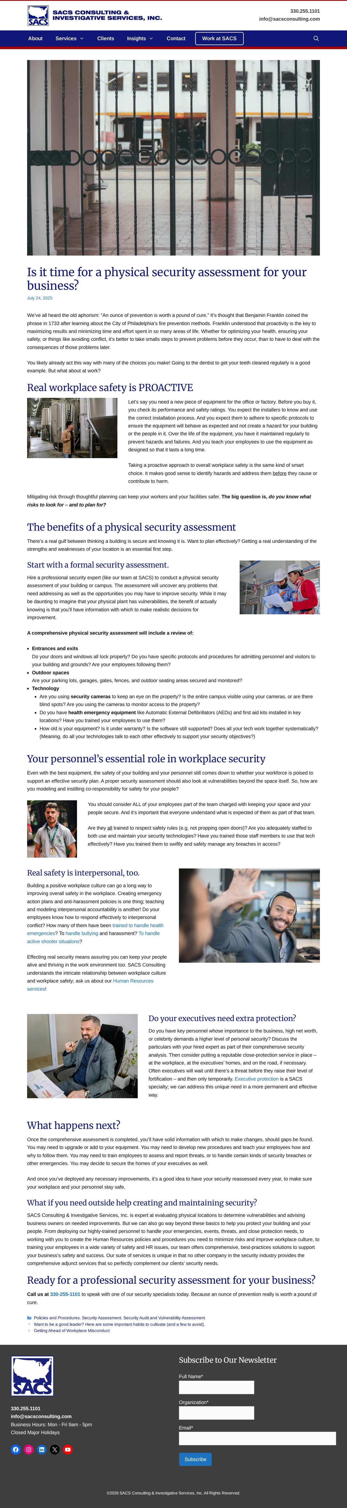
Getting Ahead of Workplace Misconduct (72, 1330)
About (35, 38)
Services (66, 38)
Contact (176, 38)
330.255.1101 (25, 1408)
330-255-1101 (65, 1294)
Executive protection (257, 1079)
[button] (316, 38)
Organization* (193, 1402)
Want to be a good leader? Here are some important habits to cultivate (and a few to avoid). (119, 1324)
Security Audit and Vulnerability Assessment (164, 1317)
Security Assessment (101, 1317)
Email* (186, 1428)
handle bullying (82, 933)
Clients (105, 38)
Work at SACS (219, 38)
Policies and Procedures (57, 1317)
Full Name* (191, 1376)
